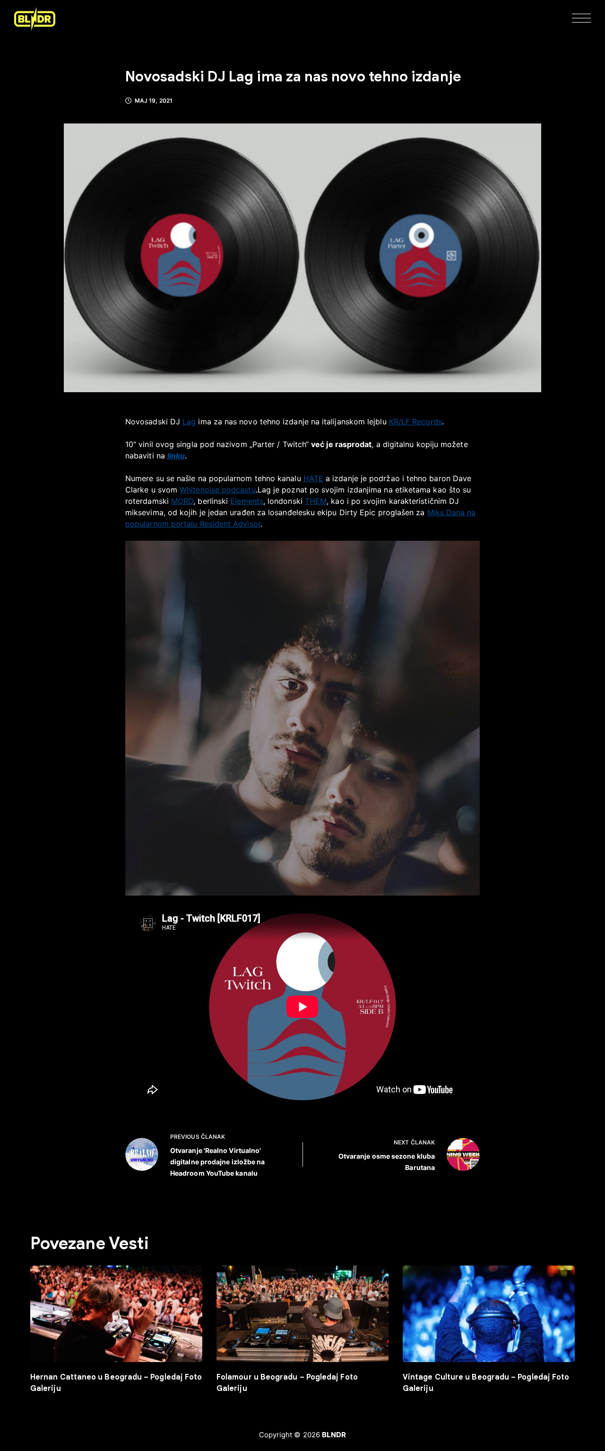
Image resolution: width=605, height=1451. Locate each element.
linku (176, 455)
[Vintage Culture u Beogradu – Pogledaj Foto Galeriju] (489, 1314)
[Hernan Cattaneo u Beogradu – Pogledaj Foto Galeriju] (116, 1314)
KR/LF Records (415, 421)
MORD (182, 501)
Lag (189, 421)
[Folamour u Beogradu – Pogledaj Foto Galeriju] (302, 1314)
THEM (316, 501)
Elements (246, 501)
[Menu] (581, 18)
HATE (313, 478)
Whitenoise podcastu (218, 489)
